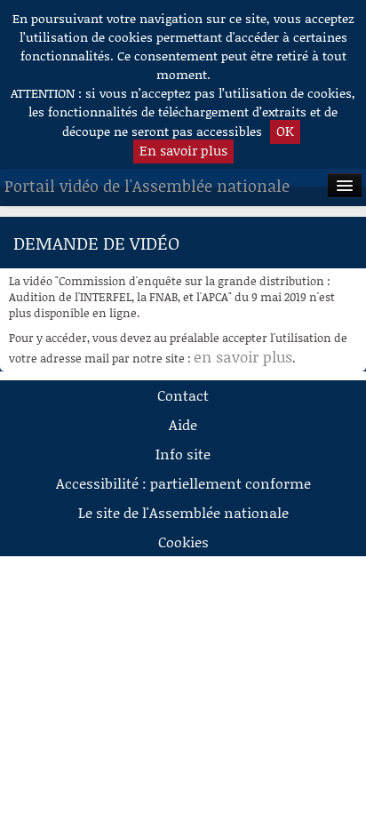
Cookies (183, 541)
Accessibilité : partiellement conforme (183, 483)
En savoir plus (183, 150)
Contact (183, 395)
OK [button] (285, 130)
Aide (183, 424)
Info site (183, 453)
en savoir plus (243, 356)
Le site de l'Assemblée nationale (183, 512)
